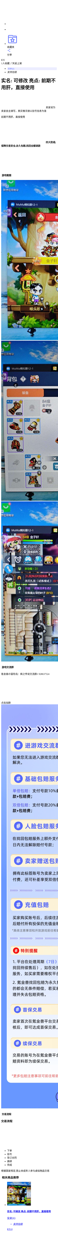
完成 (9, 1165)
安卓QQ (11, 69)
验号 (9, 1154)
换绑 (9, 1161)
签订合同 (12, 1158)
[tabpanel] (29, 417)
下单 (9, 1150)
